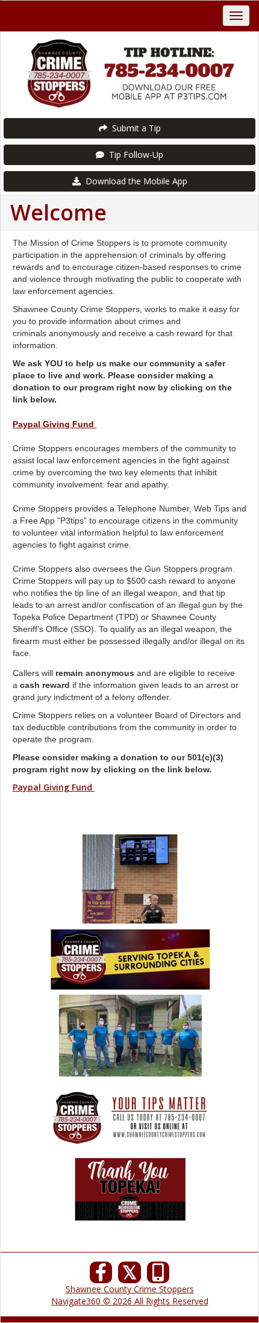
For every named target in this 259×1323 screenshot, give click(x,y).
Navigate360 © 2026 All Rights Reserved (129, 1301)
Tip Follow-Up (133, 154)
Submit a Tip (134, 128)
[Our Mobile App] (158, 1275)
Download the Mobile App (134, 181)
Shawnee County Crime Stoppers (130, 1289)
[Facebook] (101, 1275)
